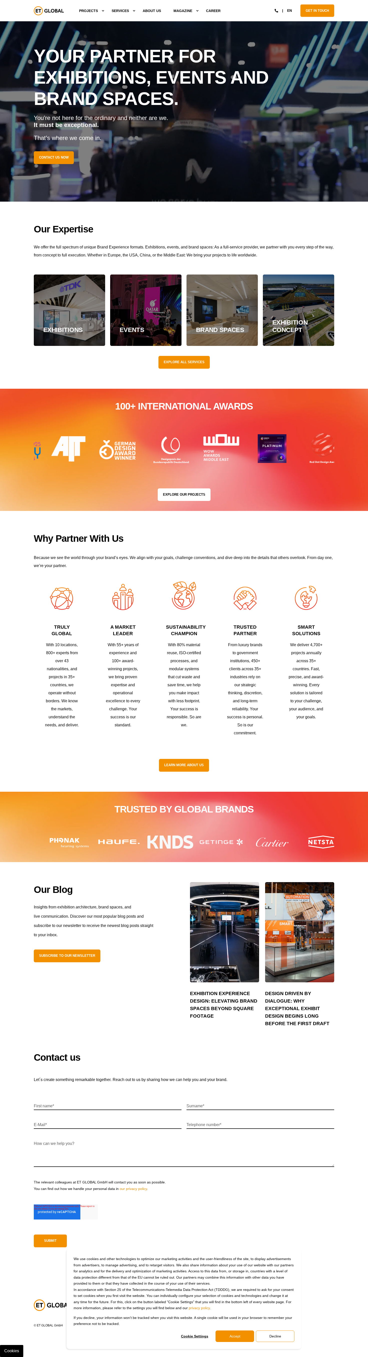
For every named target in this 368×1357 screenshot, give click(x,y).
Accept (235, 1336)
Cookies (11, 1351)
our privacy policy (133, 1189)
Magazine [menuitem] (182, 11)
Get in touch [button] (317, 10)
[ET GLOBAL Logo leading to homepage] (52, 1305)
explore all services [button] (184, 362)
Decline (275, 1336)
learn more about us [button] (184, 765)
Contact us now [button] (54, 157)
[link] (69, 310)
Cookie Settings (194, 1336)
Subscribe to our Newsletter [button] (67, 956)
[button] (33, 1347)
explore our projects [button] (184, 494)
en (289, 10)
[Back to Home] (49, 10)
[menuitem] (89, 11)
